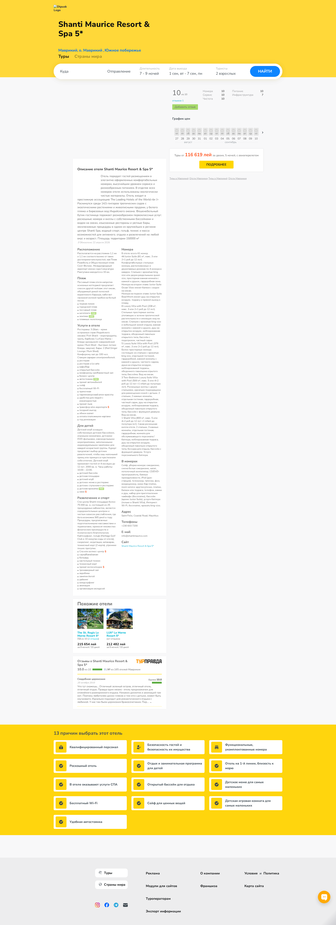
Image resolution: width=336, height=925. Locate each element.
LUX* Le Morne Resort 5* (116, 634)
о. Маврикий (90, 50)
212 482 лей (116, 644)
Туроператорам (158, 898)
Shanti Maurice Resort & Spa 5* (138, 546)
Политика (271, 873)
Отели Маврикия (198, 178)
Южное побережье (123, 50)
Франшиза (208, 886)
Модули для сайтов (161, 886)
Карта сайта (254, 886)
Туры (63, 56)
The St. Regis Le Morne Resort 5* (88, 634)
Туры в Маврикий (179, 178)
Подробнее (216, 164)
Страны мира (88, 56)
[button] (263, 133)
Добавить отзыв (185, 107)
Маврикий (67, 50)
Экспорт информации (163, 911)
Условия (251, 873)
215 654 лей (86, 644)
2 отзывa (93, 638)
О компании (210, 873)
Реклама (153, 873)
